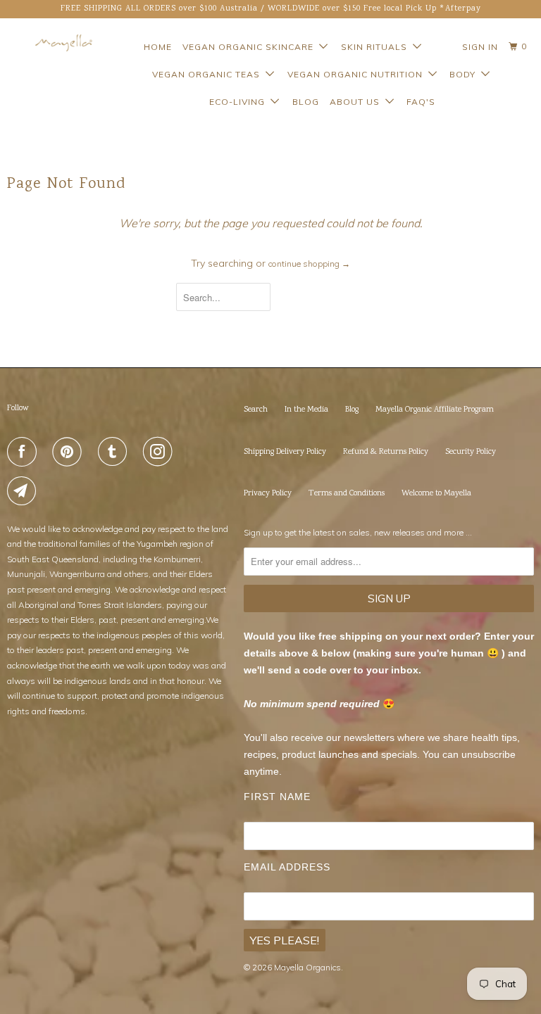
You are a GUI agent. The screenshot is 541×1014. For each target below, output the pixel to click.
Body (465, 74)
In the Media (306, 410)
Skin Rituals (377, 47)
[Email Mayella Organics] (24, 491)
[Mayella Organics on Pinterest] (69, 452)
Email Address (287, 867)
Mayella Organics (307, 967)
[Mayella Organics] (50, 42)
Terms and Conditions (347, 494)
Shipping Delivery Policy (285, 452)
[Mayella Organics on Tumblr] (115, 452)
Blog (305, 101)
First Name (277, 796)
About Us (357, 101)
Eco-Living (239, 101)
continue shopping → (309, 263)
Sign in (480, 47)
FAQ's (420, 101)
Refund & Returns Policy (385, 452)
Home (158, 47)
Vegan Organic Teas (209, 74)
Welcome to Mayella (436, 494)
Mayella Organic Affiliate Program (434, 410)
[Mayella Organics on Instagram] (160, 452)
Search (256, 410)
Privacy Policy (268, 494)
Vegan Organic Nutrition (357, 74)
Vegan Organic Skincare (250, 47)
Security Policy (470, 452)
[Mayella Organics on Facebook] (24, 452)
